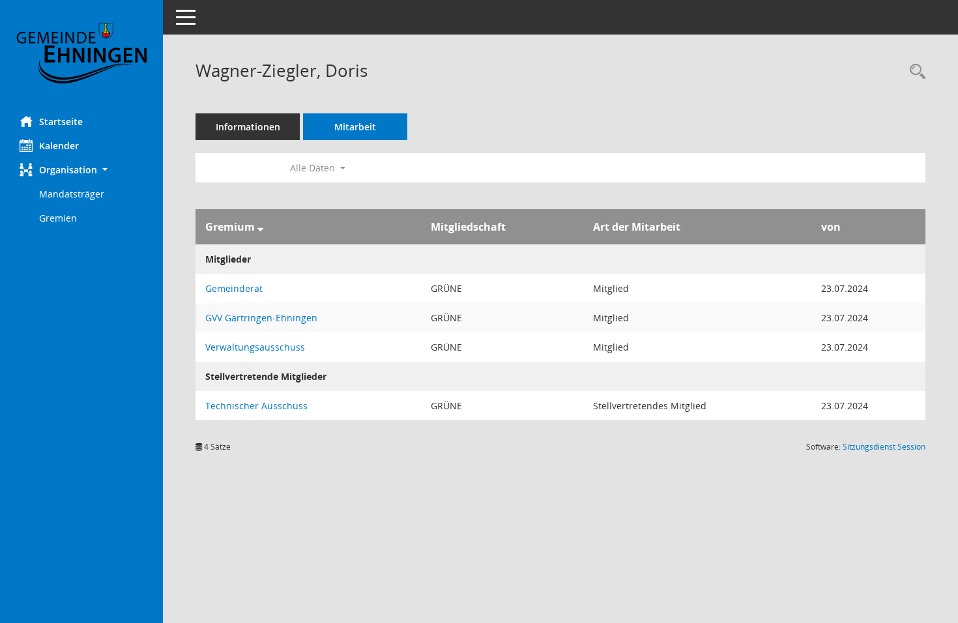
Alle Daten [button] (314, 168)
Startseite (61, 121)
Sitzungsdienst (884, 446)
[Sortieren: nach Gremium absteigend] (260, 227)
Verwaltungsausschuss (255, 347)
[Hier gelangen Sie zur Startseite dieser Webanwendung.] (81, 53)
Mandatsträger (71, 194)
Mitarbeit (355, 127)
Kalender (59, 145)
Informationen (248, 127)
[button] (81, 170)
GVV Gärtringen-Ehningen (261, 318)
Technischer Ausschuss (256, 405)
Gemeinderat (234, 288)
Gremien (58, 218)
